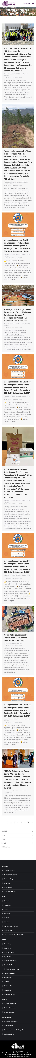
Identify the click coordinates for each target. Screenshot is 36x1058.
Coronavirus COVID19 (24, 254)
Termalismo (7, 990)
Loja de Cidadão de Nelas (11, 926)
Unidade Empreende (10, 1003)
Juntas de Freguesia (10, 879)
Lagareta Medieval (9, 973)
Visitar (4, 839)
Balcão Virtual (6, 847)
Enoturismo (7, 977)
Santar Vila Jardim (9, 994)
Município (4, 831)
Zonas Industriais (9, 1012)
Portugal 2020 (8, 887)
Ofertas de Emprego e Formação (13, 934)
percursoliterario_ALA (12, 969)
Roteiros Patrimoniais (10, 960)
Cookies (28, 1056)
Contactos (7, 883)
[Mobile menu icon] (33, 3)
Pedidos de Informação (11, 1021)
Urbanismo (7, 922)
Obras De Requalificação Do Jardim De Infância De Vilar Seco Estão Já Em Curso (16, 638)
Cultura (6, 909)
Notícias (6, 75)
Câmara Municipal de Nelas (9, 1053)
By (7, 77)
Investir (4, 843)
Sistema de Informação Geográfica (14, 1030)
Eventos (6, 981)
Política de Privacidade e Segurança (15, 1056)
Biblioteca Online (9, 1034)
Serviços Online (8, 1025)
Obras (20, 643)
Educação (7, 913)
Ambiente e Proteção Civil (11, 74)
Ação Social (7, 905)
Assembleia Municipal (10, 875)
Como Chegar (8, 944)
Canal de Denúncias (9, 891)
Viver (3, 835)
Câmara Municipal (23, 74)
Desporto (6, 918)
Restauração (7, 986)
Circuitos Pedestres (9, 965)
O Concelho (7, 948)
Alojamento (7, 956)
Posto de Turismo (9, 952)
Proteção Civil (8, 930)
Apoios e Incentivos (9, 1008)
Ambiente (6, 182)
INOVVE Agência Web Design (23, 1054)
